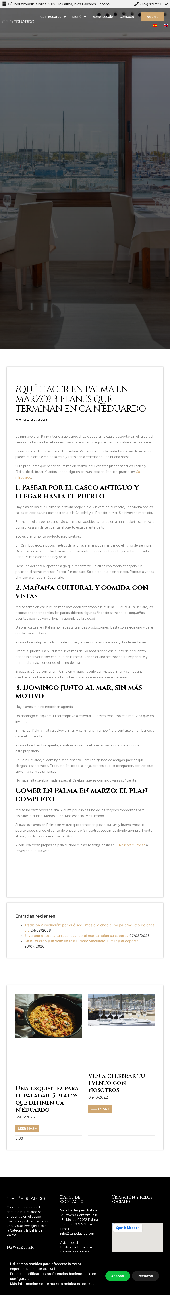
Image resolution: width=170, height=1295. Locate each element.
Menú (76, 17)
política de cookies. (80, 1283)
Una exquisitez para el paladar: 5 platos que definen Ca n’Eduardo (47, 1099)
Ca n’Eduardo (50, 17)
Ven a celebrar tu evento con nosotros (116, 1083)
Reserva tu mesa (132, 845)
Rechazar (145, 1276)
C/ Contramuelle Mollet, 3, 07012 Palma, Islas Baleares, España (59, 4)
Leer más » (27, 1128)
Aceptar (117, 1276)
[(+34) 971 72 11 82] (136, 4)
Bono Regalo (102, 17)
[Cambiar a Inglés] (166, 25)
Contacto (127, 17)
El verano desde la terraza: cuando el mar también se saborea (76, 935)
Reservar (152, 17)
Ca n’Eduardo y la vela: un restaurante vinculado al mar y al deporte (81, 941)
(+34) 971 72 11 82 (154, 4)
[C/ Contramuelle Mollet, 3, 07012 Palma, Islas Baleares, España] (4, 4)
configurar (19, 1278)
